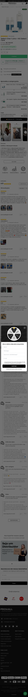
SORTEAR (14, 366)
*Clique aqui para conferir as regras (14, 369)
